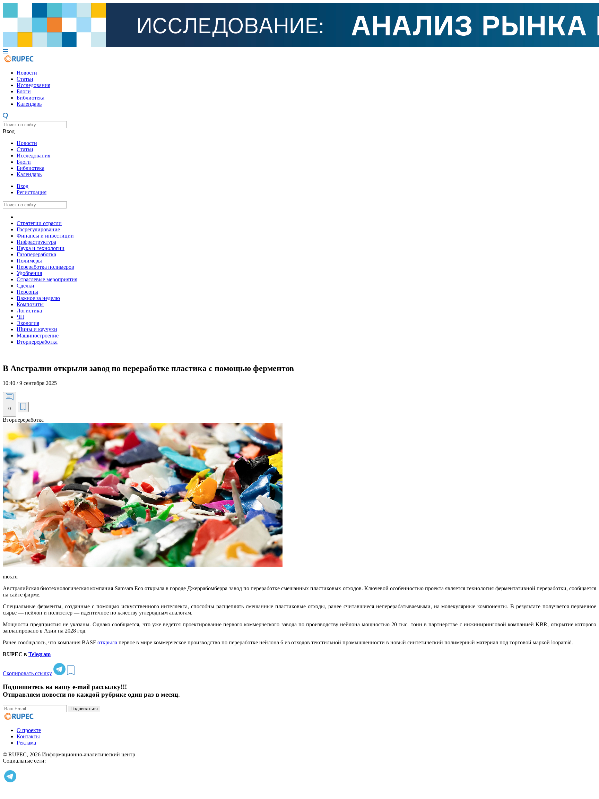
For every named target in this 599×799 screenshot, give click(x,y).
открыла (107, 642)
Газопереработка (36, 254)
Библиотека (30, 98)
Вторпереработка (37, 342)
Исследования (33, 85)
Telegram (39, 654)
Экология (28, 323)
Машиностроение (38, 335)
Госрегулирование (38, 229)
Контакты (28, 736)
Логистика (29, 310)
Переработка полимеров (45, 267)
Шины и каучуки (37, 329)
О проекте (29, 730)
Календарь (29, 104)
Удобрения (29, 273)
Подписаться (84, 708)
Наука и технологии (40, 248)
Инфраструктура (36, 242)
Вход (9, 131)
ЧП (20, 317)
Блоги (24, 91)
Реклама (26, 743)
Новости (27, 73)
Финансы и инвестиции (45, 236)
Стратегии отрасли (39, 223)
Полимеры (29, 261)
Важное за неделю (38, 298)
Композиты (30, 304)
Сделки (25, 286)
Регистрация (31, 192)
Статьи (25, 79)
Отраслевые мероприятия (47, 279)
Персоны (27, 292)
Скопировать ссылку (27, 673)
